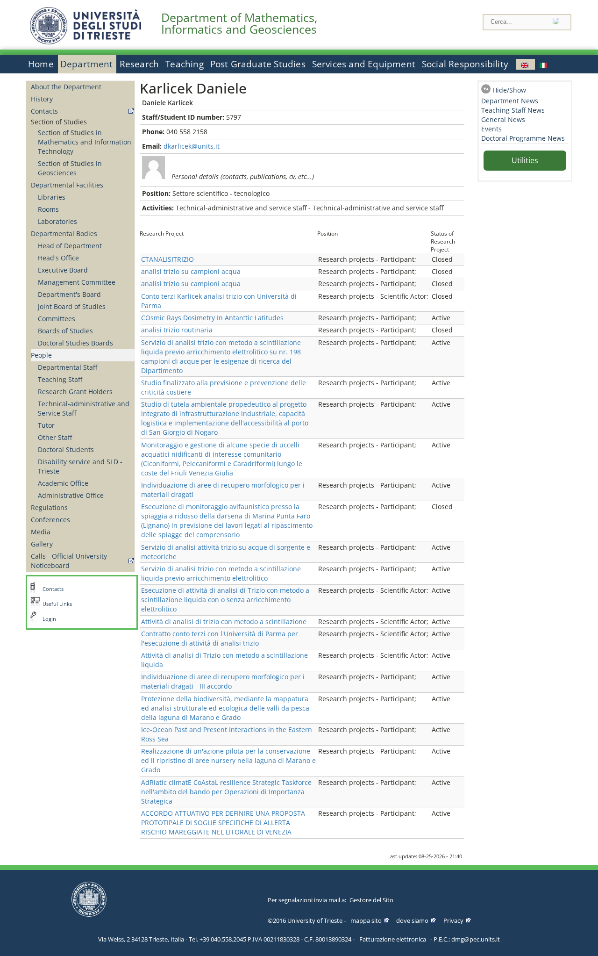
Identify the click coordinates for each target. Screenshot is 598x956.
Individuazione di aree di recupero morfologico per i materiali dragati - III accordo (223, 681)
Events (491, 128)
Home (41, 64)
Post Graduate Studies (258, 64)
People (41, 355)
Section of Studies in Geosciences (70, 168)
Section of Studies (59, 121)
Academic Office (63, 483)
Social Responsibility (465, 64)
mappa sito (366, 920)
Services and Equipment (363, 64)
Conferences (50, 519)
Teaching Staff (60, 379)
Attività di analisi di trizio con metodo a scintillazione (223, 621)
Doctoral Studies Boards (75, 342)
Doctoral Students (66, 449)
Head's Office (58, 257)
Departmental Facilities (67, 184)
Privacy (453, 920)
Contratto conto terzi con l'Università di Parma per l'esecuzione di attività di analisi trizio (219, 638)
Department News (509, 100)
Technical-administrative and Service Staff (83, 408)
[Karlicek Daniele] (525, 64)
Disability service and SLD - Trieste (80, 466)
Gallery (42, 543)
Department (86, 64)
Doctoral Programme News (523, 138)
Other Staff (55, 437)
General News (503, 119)
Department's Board (69, 294)
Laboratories (57, 221)
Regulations (49, 507)
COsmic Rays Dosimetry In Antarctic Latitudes (212, 317)
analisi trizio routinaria (177, 329)
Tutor (46, 425)
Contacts (44, 111)
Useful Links (57, 604)
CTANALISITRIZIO (167, 259)
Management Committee (76, 282)
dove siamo (412, 920)
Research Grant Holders (75, 391)
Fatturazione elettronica (392, 939)
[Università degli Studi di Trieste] (85, 41)
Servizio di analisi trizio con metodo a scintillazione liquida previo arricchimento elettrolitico (221, 573)
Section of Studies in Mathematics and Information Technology (84, 142)
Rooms (48, 209)
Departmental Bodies (64, 233)
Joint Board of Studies (72, 306)
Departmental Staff (67, 367)
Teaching (184, 64)
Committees (56, 318)
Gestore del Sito (371, 900)
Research (139, 64)
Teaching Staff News (513, 110)
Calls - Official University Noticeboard (69, 561)
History (42, 98)
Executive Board (63, 270)
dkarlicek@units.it (192, 146)
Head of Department (70, 245)
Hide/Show (509, 90)
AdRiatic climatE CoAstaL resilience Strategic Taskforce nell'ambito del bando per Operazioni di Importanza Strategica (226, 791)
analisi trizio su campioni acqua (191, 271)
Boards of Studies (65, 330)
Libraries (51, 197)
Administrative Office (71, 495)
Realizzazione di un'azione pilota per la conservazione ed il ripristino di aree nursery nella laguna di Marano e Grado (228, 760)
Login (49, 619)
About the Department (66, 86)
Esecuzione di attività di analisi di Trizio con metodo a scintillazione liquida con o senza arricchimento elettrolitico (225, 599)
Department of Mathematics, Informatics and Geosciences (239, 23)
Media (40, 531)
